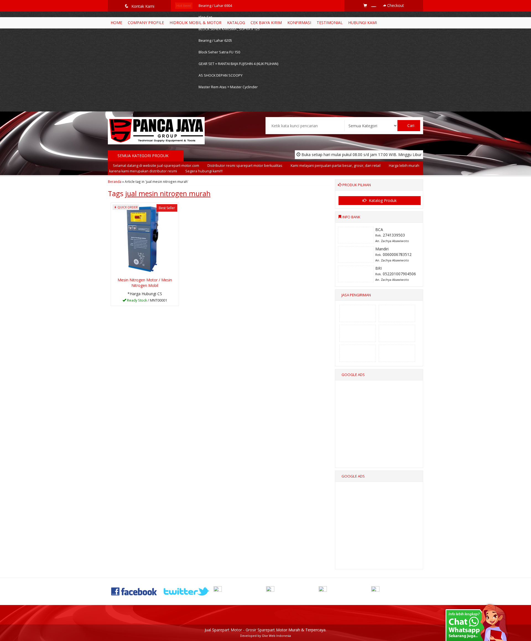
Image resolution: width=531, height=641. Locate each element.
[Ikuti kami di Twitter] (186, 590)
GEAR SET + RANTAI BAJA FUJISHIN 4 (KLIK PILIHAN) (238, 63)
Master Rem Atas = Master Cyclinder (228, 87)
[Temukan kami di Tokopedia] (344, 590)
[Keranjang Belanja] (370, 5)
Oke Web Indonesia (276, 636)
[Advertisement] (379, 428)
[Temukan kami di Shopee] (291, 590)
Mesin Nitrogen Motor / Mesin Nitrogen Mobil (145, 282)
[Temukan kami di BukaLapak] (397, 590)
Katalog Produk (382, 200)
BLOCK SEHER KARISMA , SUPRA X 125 (229, 29)
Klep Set (205, 17)
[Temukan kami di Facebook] (134, 590)
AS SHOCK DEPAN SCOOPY (221, 75)
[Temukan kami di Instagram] (239, 590)
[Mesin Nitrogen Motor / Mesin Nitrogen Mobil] (145, 239)
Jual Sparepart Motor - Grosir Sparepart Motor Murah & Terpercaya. (265, 629)
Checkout (395, 5)
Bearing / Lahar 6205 (215, 40)
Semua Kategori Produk (144, 155)
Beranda (114, 181)
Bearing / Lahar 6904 (215, 5)
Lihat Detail (146, 301)
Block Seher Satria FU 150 (219, 52)
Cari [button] (410, 125)
